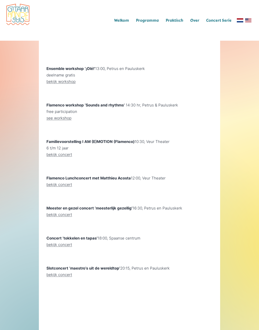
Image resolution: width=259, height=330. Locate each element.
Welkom (121, 20)
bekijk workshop (61, 81)
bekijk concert (59, 154)
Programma (147, 20)
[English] (248, 20)
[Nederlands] (240, 20)
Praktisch (174, 20)
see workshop (58, 118)
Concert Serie (219, 20)
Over (194, 20)
